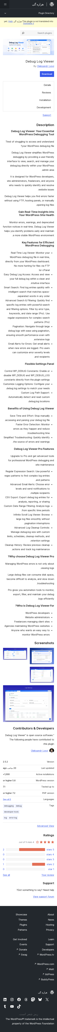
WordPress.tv (45, 954)
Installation (45, 100)
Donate (21, 949)
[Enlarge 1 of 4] (50, 651)
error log (13, 818)
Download (47, 74)
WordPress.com (44, 964)
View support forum (43, 896)
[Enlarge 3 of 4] (50, 670)
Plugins (23, 924)
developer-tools (11, 812)
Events (23, 944)
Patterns (22, 929)
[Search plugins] (23, 33)
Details (47, 85)
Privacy (50, 929)
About (51, 914)
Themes (22, 919)
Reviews (46, 92)
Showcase (21, 914)
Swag (22, 954)
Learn (51, 939)
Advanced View (45, 825)
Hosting (50, 924)
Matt (50, 969)
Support (47, 115)
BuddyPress (46, 979)
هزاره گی (42, 992)
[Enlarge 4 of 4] (50, 689)
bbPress (48, 974)
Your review (48, 874)
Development (44, 107)
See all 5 (7, 799)
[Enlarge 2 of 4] (23, 651)
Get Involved (20, 939)
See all (6, 874)
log (5, 818)
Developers (48, 949)
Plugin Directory (46, 13)
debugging (9, 806)
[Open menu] (4, 4)
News (51, 919)
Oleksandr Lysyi (45, 66)
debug (19, 806)
